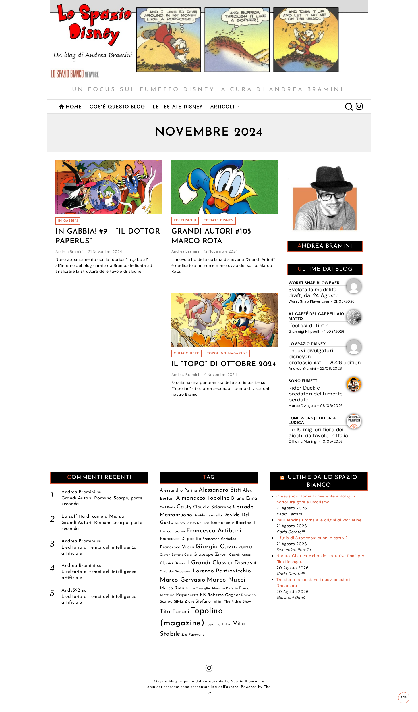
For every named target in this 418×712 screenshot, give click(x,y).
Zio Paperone (192, 634)
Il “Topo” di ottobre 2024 (223, 365)
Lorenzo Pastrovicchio (222, 571)
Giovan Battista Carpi (176, 555)
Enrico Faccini (172, 531)
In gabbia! (68, 220)
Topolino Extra (219, 624)
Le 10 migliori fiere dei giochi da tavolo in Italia (318, 432)
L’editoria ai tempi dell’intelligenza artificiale (99, 550)
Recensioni (185, 220)
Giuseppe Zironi (211, 554)
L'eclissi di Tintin (309, 325)
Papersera (187, 595)
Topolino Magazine (227, 353)
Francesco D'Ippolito (180, 539)
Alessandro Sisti (220, 490)
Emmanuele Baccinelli (233, 523)
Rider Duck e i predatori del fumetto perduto (316, 393)
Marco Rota (172, 588)
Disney (180, 523)
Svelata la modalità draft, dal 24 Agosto (314, 292)
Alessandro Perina (179, 490)
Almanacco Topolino (203, 498)
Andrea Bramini (69, 251)
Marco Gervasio (182, 580)
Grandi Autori (240, 555)
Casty (184, 507)
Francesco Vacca (177, 547)
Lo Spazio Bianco (241, 681)
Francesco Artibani (214, 531)
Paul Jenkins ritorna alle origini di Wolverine (318, 519)
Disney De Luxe (198, 523)
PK (203, 595)
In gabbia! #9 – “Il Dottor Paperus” (107, 236)
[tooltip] (359, 106)
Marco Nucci (226, 580)
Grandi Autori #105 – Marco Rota (214, 236)
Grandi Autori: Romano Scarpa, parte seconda (101, 501)
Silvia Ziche (184, 601)
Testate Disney (219, 220)
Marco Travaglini (198, 588)
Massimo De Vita (225, 588)
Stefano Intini (209, 601)
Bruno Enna (244, 498)
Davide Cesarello (207, 515)
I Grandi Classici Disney (220, 563)
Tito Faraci (174, 612)
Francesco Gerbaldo (219, 539)
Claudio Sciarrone (212, 507)
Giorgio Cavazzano (224, 547)
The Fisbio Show (238, 601)
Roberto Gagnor (224, 595)
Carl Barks (167, 507)
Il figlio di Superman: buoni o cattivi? (312, 537)
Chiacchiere (186, 353)
